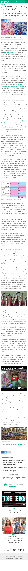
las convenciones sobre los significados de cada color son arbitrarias (14, 311)
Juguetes (8, 477)
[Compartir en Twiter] (5, 20)
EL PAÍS (18, 550)
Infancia (24, 477)
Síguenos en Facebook (14, 1)
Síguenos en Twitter (17, 1)
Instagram (15, 444)
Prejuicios (13, 479)
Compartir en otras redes (9, 20)
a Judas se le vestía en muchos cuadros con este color (13, 345)
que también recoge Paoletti (19, 169)
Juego (8, 479)
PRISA (21, 558)
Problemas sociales (22, 479)
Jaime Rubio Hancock (6, 37)
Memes (14, 535)
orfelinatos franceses (9, 143)
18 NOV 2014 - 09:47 (17, 37)
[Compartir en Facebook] (2, 20)
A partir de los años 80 (7, 203)
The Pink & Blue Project (10, 52)
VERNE (14, 508)
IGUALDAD (3, 4)
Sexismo (3, 479)
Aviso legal (22, 555)
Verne (5, 1)
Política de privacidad (10, 556)
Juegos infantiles (16, 477)
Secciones (26, 1)
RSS (18, 558)
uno (11, 233)
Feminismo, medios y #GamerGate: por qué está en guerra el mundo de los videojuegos (15, 469)
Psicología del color (13, 274)
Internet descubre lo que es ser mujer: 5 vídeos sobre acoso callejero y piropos (13, 462)
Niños (3, 477)
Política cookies (19, 556)
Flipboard (20, 444)
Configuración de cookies (11, 558)
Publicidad (17, 555)
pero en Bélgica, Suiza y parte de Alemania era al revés (13, 147)
